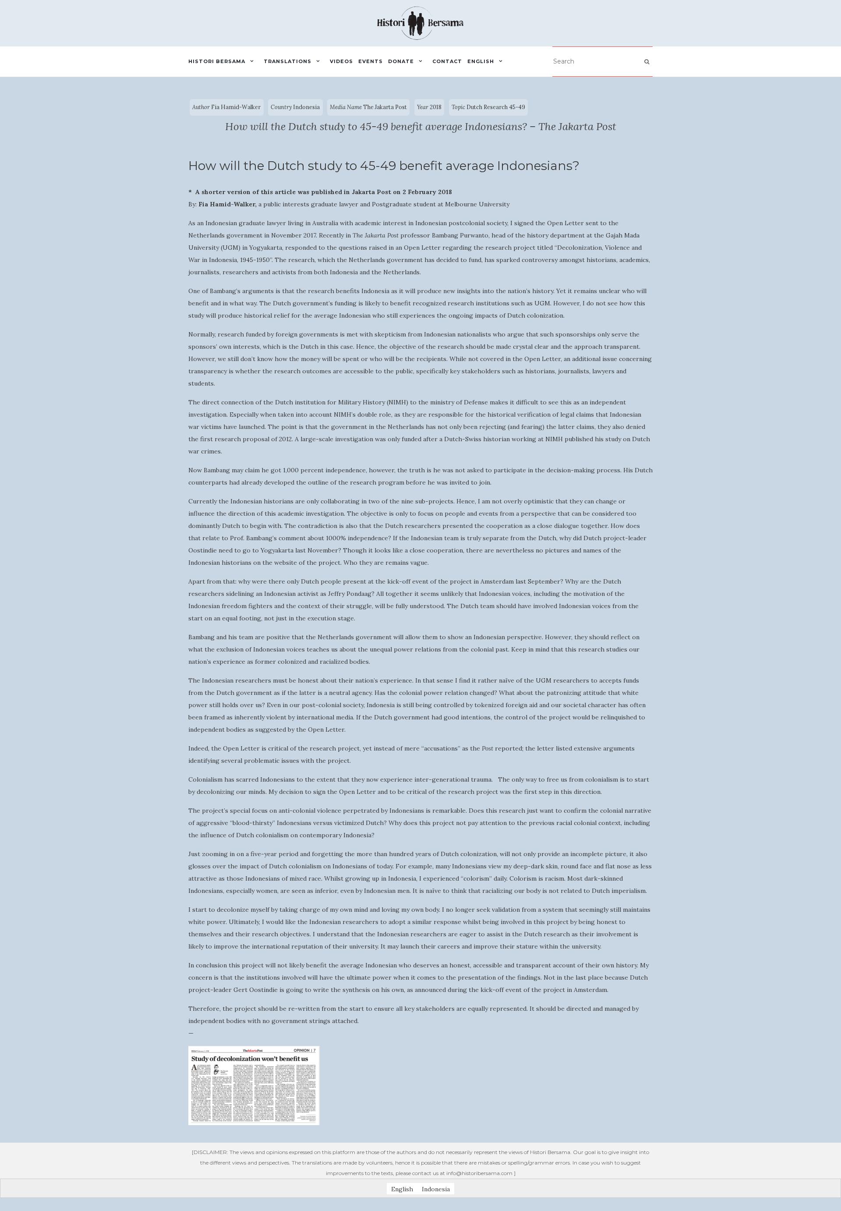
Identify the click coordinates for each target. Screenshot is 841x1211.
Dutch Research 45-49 (495, 106)
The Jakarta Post (385, 106)
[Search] (647, 61)
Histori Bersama (216, 61)
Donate (401, 61)
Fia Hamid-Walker (236, 106)
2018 (436, 106)
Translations (287, 61)
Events (370, 61)
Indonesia (306, 106)
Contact (447, 61)
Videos (341, 61)
